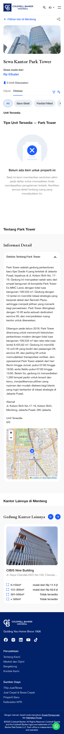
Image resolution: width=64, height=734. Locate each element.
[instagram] (13, 639)
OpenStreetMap (49, 477)
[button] (32, 451)
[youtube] (28, 639)
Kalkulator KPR (12, 701)
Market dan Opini (13, 661)
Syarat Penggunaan (51, 715)
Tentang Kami (11, 656)
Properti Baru (11, 697)
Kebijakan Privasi (34, 718)
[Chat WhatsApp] (56, 726)
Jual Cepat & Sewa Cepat (19, 692)
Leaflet (35, 477)
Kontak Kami (11, 671)
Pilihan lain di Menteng (22, 19)
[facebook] (5, 639)
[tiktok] (35, 639)
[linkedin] (20, 639)
